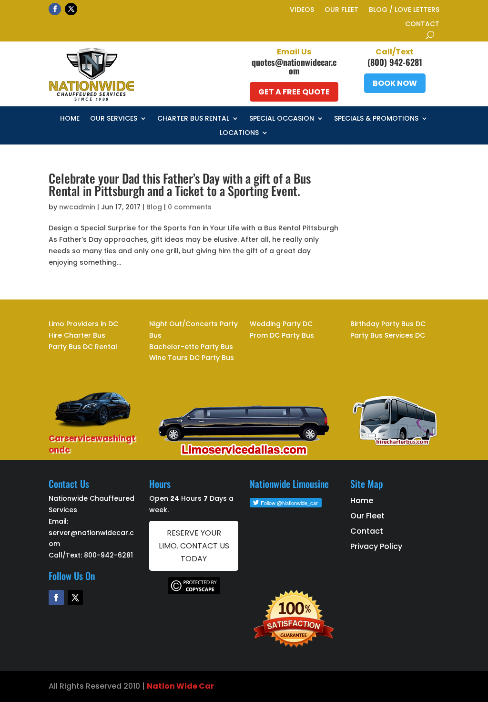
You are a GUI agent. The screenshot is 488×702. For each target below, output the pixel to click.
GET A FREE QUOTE (294, 91)
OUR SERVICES (113, 119)
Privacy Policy (376, 546)
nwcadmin (77, 207)
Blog (154, 207)
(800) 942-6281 (394, 62)
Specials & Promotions (376, 119)
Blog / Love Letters (404, 10)
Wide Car (194, 686)
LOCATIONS (239, 133)
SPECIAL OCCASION (281, 119)
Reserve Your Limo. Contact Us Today (194, 545)
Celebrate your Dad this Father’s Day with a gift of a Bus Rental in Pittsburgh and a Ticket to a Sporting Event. (180, 184)
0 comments (190, 207)
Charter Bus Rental (193, 119)
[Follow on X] (71, 9)
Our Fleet (341, 10)
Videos (302, 10)
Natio (158, 686)
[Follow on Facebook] (55, 9)
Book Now (395, 83)
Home (70, 119)
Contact (422, 25)
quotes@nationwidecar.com (294, 66)
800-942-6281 (108, 555)
